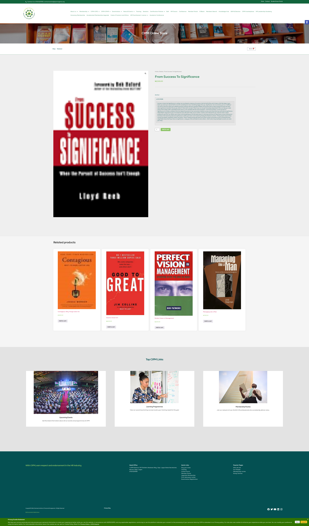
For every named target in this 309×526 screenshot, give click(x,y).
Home (156, 71)
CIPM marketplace (248, 11)
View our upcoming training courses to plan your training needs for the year (154, 410)
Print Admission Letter (188, 477)
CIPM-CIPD (94, 11)
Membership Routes (243, 407)
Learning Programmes (154, 407)
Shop (54, 49)
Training (138, 11)
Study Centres (237, 473)
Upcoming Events (65, 417)
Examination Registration (189, 479)
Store (262, 1)
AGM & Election (235, 11)
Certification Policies (156, 11)
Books (161, 71)
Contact (267, 1)
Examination (116, 11)
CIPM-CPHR (105, 11)
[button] (307, 22)
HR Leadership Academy (264, 11)
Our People (236, 469)
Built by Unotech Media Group (32, 512)
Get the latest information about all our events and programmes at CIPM (66, 421)
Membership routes (239, 471)
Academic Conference (157, 15)
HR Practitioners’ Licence (138, 15)
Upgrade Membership (188, 475)
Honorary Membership (77, 15)
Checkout (59, 49)
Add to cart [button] (62, 321)
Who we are (237, 467)
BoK (167, 11)
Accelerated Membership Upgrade (98, 15)
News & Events (128, 11)
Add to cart (165, 129)
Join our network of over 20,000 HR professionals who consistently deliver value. (243, 410)
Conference (182, 11)
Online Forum (185, 471)
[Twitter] (271, 509)
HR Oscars (174, 11)
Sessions (145, 11)
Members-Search (211, 11)
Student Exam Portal (277, 1)
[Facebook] (268, 509)
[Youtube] (275, 509)
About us (73, 11)
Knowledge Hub (224, 11)
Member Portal (193, 11)
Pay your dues (186, 467)
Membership (83, 11)
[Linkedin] (278, 509)
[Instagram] (281, 509)
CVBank (201, 11)
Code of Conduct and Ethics (120, 15)
